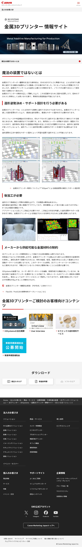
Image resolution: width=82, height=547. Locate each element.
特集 (4, 489)
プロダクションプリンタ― (39, 434)
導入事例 (59, 419)
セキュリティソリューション (13, 448)
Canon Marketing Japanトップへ (41, 525)
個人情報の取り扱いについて (54, 539)
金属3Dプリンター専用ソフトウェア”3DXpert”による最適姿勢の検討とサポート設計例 (46, 188)
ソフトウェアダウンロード (39, 489)
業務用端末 (33, 448)
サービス (6, 484)
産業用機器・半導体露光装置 (47, 400)
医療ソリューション (10, 434)
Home (5, 400)
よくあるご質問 (35, 478)
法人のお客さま (8, 9)
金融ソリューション (10, 430)
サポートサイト (37, 472)
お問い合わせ (8, 539)
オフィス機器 (34, 443)
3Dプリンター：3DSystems (19, 402)
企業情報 (60, 472)
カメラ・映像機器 (36, 426)
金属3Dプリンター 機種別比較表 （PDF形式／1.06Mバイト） (29, 285)
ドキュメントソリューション (13, 452)
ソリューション (9, 419)
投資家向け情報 (61, 496)
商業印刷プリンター (36, 439)
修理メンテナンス (36, 494)
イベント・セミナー (11, 463)
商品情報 (6, 478)
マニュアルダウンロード (38, 484)
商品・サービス (29, 400)
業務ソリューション (10, 456)
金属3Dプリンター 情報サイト (42, 402)
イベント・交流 (8, 494)
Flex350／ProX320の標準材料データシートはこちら (26, 291)
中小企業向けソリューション (13, 426)
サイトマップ (19, 539)
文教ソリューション (10, 439)
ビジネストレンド (63, 426)
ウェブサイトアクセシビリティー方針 (17, 541)
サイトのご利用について (34, 539)
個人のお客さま (10, 472)
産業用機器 (33, 452)
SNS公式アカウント (41, 506)
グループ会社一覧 (62, 486)
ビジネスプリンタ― (36, 430)
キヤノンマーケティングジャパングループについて (66, 479)
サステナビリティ (62, 491)
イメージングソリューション (13, 443)
